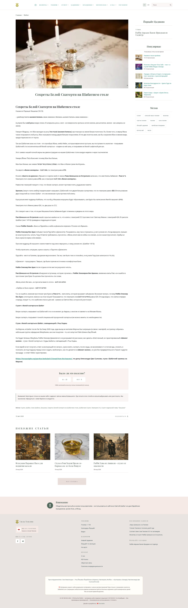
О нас (112, 5)
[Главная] (35, 5)
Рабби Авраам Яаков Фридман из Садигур (143, 544)
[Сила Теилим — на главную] (17, 5)
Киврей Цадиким (87, 540)
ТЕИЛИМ (152, 120)
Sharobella (102, 603)
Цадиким (75, 5)
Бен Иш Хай (140, 130)
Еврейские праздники (158, 125)
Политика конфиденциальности (92, 566)
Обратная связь (86, 563)
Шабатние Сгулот (85, 408)
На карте (84, 547)
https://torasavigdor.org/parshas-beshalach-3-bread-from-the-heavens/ (44, 359)
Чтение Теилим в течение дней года (141, 528)
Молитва (43, 5)
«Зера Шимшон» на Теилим (138, 525)
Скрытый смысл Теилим (152, 115)
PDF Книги (123, 5)
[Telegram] (23, 541)
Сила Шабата (35, 408)
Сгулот (64, 5)
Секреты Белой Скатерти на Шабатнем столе (63, 408)
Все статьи (72, 481)
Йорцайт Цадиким (142, 125)
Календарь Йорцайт (88, 528)
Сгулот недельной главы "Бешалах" (113, 408)
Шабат (26, 15)
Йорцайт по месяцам (88, 544)
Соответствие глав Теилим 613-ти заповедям (144, 531)
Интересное (101, 5)
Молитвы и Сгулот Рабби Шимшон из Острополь (146, 535)
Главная (19, 15)
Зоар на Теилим (141, 120)
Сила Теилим (163, 120)
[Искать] (170, 5)
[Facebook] (18, 541)
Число (149, 130)
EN (148, 5)
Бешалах (44, 408)
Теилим (54, 5)
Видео (83, 532)
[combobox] (162, 5)
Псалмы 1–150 (86, 525)
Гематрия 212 (96, 408)
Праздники (87, 5)
